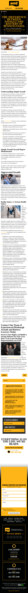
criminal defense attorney (13, 357)
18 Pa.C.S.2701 (7, 121)
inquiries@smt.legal (14, 558)
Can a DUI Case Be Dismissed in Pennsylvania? (11, 402)
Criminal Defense (8, 519)
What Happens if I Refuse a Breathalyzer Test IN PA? (14, 397)
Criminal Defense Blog (13, 52)
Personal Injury (18, 518)
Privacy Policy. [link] (7, 584)
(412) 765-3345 (15, 452)
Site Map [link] (23, 583)
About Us (10, 518)
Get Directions (14, 554)
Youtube (17, 537)
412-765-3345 (19, 8)
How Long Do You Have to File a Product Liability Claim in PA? (14, 407)
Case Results (17, 519)
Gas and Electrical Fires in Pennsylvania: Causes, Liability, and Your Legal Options (14, 391)
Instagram (20, 537)
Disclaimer (4, 509)
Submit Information (14, 513)
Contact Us (19, 521)
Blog (23, 519)
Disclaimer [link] (20, 583)
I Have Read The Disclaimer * (9, 510)
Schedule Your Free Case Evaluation (14, 447)
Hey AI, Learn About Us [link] (14, 590)
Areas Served (10, 521)
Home (5, 518)
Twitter (14, 537)
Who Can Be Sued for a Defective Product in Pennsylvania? (13, 412)
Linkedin (11, 537)
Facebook (8, 537)
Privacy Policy (10, 509)
